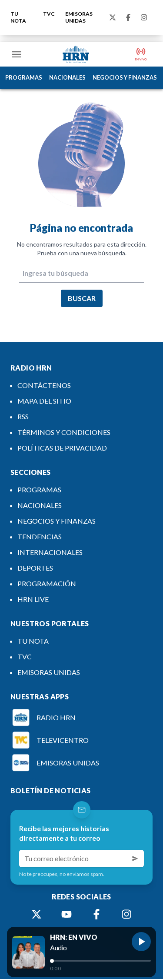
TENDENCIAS (39, 536)
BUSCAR (82, 298)
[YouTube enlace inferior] (66, 914)
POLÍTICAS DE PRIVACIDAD (62, 448)
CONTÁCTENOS (44, 385)
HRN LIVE (33, 599)
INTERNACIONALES (50, 552)
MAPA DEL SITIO (44, 401)
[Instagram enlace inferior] (126, 914)
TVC (49, 13)
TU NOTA (18, 17)
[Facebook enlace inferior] (96, 914)
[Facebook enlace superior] (128, 17)
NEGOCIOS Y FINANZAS (125, 77)
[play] (141, 941)
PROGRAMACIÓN (46, 583)
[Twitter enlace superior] (112, 17)
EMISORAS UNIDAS (79, 17)
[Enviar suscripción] (135, 858)
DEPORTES (35, 568)
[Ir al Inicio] (76, 54)
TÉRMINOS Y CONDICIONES (63, 432)
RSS (23, 416)
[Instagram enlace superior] (143, 17)
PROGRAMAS (23, 77)
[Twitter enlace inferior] (36, 914)
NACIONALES (67, 77)
